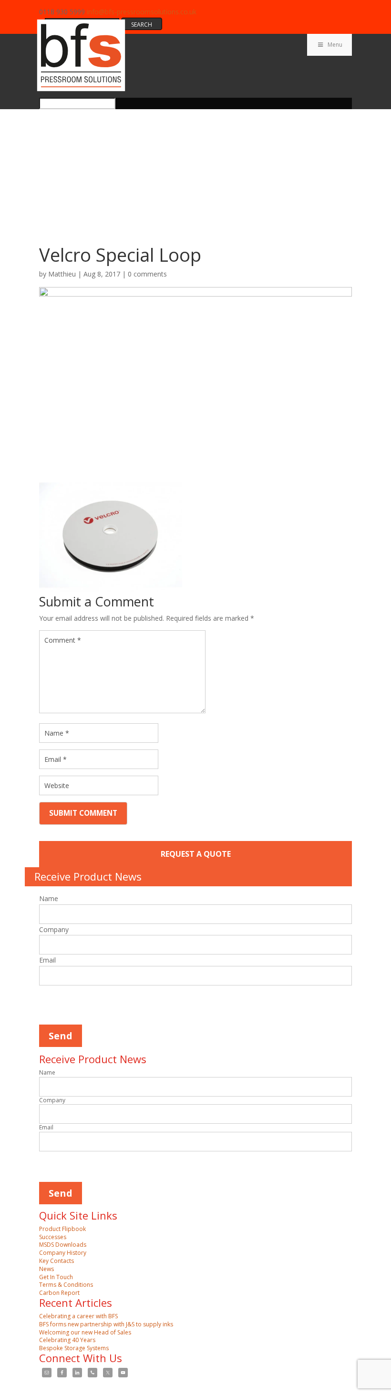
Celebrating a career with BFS (78, 1316)
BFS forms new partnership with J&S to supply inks (106, 1324)
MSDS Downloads (62, 1245)
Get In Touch (56, 1277)
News (46, 1269)
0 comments (147, 273)
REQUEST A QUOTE (196, 854)
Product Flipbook (62, 1229)
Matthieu (62, 273)
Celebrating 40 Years (67, 1340)
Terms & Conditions (66, 1285)
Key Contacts (56, 1261)
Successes (52, 1237)
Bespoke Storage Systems (74, 1348)
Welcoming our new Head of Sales (85, 1332)
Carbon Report (59, 1293)
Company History (62, 1253)
